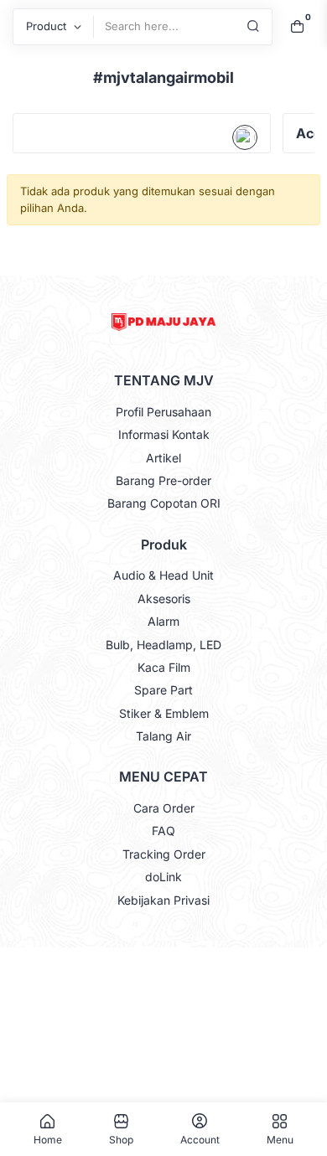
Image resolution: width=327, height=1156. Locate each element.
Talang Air (163, 736)
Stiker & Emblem (164, 713)
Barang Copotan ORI (164, 503)
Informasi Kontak (164, 434)
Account (200, 1139)
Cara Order (164, 808)
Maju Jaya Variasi (161, 964)
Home (48, 1139)
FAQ (163, 830)
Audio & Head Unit (163, 575)
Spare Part (163, 690)
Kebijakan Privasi (163, 900)
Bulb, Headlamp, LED (163, 644)
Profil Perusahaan (163, 412)
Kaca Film (164, 667)
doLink (163, 877)
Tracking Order (163, 854)
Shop (121, 1139)
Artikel (163, 458)
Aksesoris (164, 598)
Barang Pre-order (163, 480)
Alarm (163, 621)
